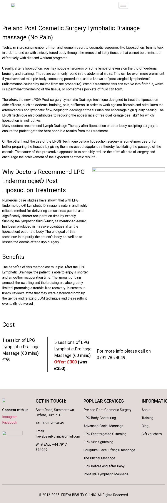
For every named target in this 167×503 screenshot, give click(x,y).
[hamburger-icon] (123, 5)
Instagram (9, 417)
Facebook (9, 422)
